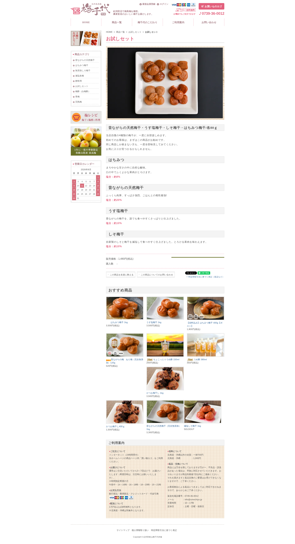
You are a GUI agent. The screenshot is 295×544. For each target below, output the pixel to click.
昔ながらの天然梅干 (85, 60)
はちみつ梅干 (81, 65)
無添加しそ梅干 (82, 70)
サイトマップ (123, 530)
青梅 (77, 96)
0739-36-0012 (213, 13)
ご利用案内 (178, 22)
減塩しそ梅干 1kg (192, 426)
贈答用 (78, 81)
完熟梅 (78, 102)
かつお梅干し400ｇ (115, 426)
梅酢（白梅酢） (82, 91)
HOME (86, 22)
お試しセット (134, 32)
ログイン (164, 4)
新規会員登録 (148, 4)
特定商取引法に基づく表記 (164, 530)
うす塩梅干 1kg (153, 322)
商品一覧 (117, 22)
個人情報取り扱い (140, 530)
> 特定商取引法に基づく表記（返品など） (205, 277)
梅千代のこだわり (147, 22)
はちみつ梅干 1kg (119, 322)
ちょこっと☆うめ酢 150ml (166, 359)
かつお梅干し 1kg (154, 393)
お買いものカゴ (213, 6)
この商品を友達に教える (122, 274)
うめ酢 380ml (200, 359)
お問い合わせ (209, 22)
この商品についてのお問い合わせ (157, 274)
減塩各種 (79, 75)
